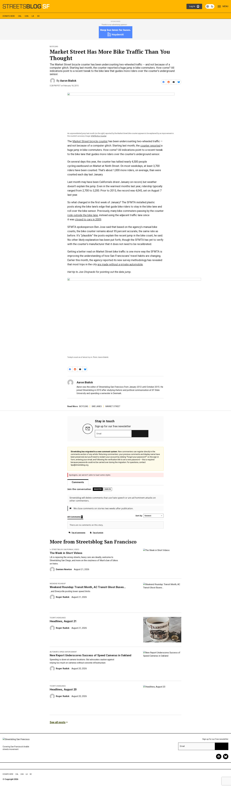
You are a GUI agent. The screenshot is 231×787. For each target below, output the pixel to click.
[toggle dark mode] (209, 6)
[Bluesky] (225, 756)
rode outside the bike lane (82, 215)
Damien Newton (64, 569)
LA (33, 16)
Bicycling (54, 46)
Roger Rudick (62, 597)
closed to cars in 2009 (88, 219)
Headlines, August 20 (63, 689)
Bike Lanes (97, 406)
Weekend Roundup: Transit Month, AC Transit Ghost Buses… (88, 587)
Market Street (112, 406)
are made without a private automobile (120, 264)
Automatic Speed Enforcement (63, 652)
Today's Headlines (58, 618)
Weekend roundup (58, 583)
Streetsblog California (62, 549)
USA (26, 16)
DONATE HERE (9, 16)
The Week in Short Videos (66, 553)
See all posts (58, 722)
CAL (20, 16)
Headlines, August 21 (63, 621)
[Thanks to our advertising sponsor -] (115, 32)
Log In (192, 6)
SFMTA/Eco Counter (98, 136)
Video (76, 549)
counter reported (150, 145)
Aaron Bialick (68, 80)
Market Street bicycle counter (90, 141)
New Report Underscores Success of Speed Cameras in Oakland (90, 655)
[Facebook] (218, 756)
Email (99, 434)
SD (38, 16)
